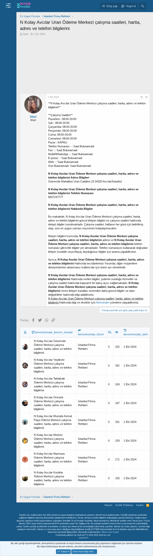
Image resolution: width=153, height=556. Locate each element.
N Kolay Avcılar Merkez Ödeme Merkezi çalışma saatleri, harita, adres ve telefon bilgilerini (53, 440)
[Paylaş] (141, 97)
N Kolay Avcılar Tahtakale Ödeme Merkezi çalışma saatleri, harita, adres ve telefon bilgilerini (53, 384)
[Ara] (142, 6)
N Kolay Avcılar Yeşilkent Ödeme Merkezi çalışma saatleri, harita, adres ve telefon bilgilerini (53, 365)
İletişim (108, 505)
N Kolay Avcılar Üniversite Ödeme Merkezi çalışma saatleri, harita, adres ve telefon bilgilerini (53, 346)
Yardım (139, 505)
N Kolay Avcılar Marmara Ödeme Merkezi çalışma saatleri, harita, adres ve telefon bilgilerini (53, 459)
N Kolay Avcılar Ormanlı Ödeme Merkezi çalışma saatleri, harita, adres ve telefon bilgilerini (53, 403)
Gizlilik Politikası (124, 505)
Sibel (25, 34)
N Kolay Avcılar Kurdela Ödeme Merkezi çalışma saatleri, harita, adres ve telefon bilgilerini (53, 478)
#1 (146, 97)
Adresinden (103, 302)
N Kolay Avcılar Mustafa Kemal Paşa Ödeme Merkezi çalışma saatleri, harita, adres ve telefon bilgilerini (53, 421)
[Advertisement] (85, 66)
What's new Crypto (110, 532)
